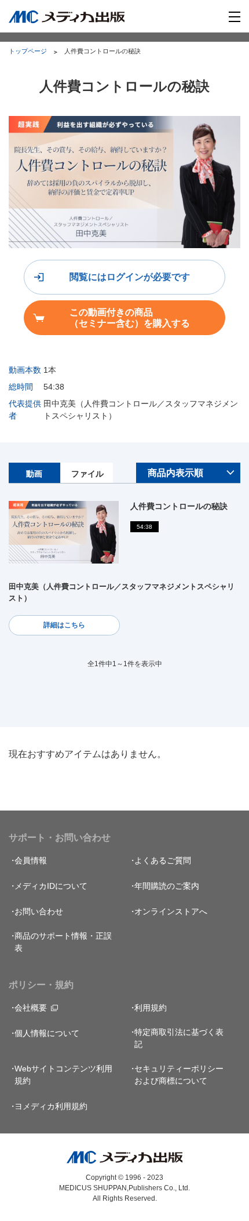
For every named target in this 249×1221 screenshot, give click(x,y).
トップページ (28, 51)
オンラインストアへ (170, 911)
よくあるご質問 (162, 860)
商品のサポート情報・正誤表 (63, 942)
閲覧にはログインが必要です (129, 277)
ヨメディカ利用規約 (50, 1106)
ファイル (87, 473)
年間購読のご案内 (166, 886)
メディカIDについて (50, 886)
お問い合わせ (38, 911)
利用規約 (150, 1007)
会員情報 (30, 860)
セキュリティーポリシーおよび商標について (179, 1074)
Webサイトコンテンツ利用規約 (63, 1074)
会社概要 (30, 1007)
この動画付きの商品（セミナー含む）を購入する (129, 317)
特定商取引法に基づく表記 (179, 1038)
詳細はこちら (64, 625)
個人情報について (46, 1033)
